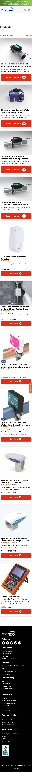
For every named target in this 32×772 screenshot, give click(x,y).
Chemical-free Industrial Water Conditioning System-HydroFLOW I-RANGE (15, 157)
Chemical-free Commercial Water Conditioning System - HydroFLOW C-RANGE (15, 65)
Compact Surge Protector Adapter (13, 258)
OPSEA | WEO (6, 741)
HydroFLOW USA (7, 722)
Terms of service (8, 658)
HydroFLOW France (8, 725)
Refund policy (6, 710)
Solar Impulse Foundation (11, 734)
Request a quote (13, 77)
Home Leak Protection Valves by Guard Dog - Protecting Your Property (15, 308)
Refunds (5, 656)
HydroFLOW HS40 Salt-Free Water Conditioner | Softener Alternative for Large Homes (15, 366)
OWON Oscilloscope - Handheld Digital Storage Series (13, 597)
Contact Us (6, 684)
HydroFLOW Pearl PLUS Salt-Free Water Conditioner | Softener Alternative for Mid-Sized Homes (15, 481)
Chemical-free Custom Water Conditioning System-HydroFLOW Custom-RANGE (15, 111)
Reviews (4, 698)
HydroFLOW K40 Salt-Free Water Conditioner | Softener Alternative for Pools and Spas (15, 423)
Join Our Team (7, 686)
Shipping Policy (7, 651)
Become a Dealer (8, 688)
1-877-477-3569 (8, 674)
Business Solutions (8, 703)
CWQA (4, 736)
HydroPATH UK (7, 720)
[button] (29, 10)
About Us (5, 681)
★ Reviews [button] (30, 387)
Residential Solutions (9, 701)
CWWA (4, 739)
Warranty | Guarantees (10, 691)
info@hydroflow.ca (9, 671)
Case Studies (6, 705)
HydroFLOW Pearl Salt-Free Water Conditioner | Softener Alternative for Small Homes (15, 539)
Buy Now (14, 273)
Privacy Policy (6, 654)
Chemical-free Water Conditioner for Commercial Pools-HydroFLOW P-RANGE (14, 203)
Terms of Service (8, 708)
